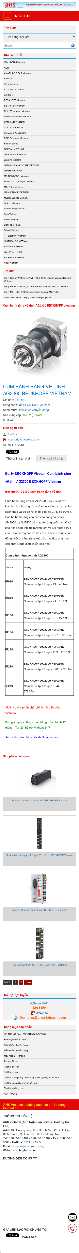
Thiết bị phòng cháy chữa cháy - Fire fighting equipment (31, 1077)
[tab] (19, 458)
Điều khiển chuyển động (33, 410)
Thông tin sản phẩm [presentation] (19, 458)
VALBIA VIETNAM (13, 251)
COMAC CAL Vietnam (15, 132)
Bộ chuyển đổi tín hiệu (15, 1039)
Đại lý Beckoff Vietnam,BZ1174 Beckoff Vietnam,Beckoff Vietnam (36, 286)
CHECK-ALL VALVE (13, 127)
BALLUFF (9, 94)
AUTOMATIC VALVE (14, 89)
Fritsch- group (11, 143)
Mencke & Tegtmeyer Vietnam (19, 181)
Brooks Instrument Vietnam (17, 116)
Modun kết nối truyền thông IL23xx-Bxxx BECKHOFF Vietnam (39, 855)
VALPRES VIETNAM (14, 257)
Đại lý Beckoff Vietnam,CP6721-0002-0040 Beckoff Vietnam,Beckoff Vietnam (37, 279)
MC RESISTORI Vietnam (16, 176)
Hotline (12, 434)
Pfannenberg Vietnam (14, 208)
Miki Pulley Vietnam (13, 186)
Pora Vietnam (10, 213)
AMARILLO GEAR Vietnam (17, 73)
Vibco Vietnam (11, 262)
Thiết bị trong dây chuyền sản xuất (21, 1082)
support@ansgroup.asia (23, 439)
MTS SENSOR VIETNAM (16, 192)
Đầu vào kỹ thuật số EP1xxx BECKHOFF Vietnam (40, 964)
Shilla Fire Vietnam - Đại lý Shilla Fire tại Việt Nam (28, 297)
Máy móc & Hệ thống (14, 1055)
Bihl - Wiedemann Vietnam (17, 111)
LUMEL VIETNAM (13, 170)
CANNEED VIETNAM (14, 121)
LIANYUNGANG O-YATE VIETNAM (21, 165)
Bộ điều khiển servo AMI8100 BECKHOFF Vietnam (39, 800)
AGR (6, 67)
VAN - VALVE (10, 1093)
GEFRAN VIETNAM (14, 149)
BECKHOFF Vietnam (14, 100)
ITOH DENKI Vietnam (14, 62)
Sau (28, 982)
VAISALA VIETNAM (13, 246)
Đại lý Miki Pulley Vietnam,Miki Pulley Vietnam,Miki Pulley (31, 291)
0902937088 (42, 1012)
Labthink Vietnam (12, 159)
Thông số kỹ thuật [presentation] (51, 458)
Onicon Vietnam (12, 203)
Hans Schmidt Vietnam (15, 154)
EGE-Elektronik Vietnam (16, 138)
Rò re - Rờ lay (11, 1061)
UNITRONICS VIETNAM (16, 241)
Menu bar (22, 16)
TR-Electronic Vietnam (15, 235)
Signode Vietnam (12, 224)
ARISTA (8, 78)
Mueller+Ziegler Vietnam (16, 197)
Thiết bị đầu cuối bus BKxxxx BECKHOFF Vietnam (39, 910)
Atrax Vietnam (11, 83)
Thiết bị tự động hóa (13, 1088)
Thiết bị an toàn (11, 1066)
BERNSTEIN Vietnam (14, 105)
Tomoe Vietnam (11, 230)
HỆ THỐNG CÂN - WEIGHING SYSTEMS (25, 1034)
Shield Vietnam (11, 219)
